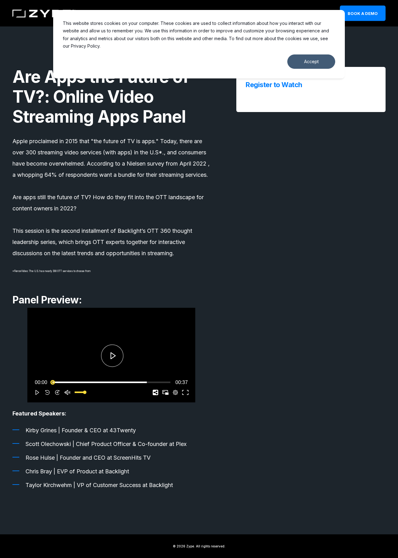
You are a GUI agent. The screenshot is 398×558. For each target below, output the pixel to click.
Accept (311, 61)
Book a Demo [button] (363, 13)
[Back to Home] (43, 13)
